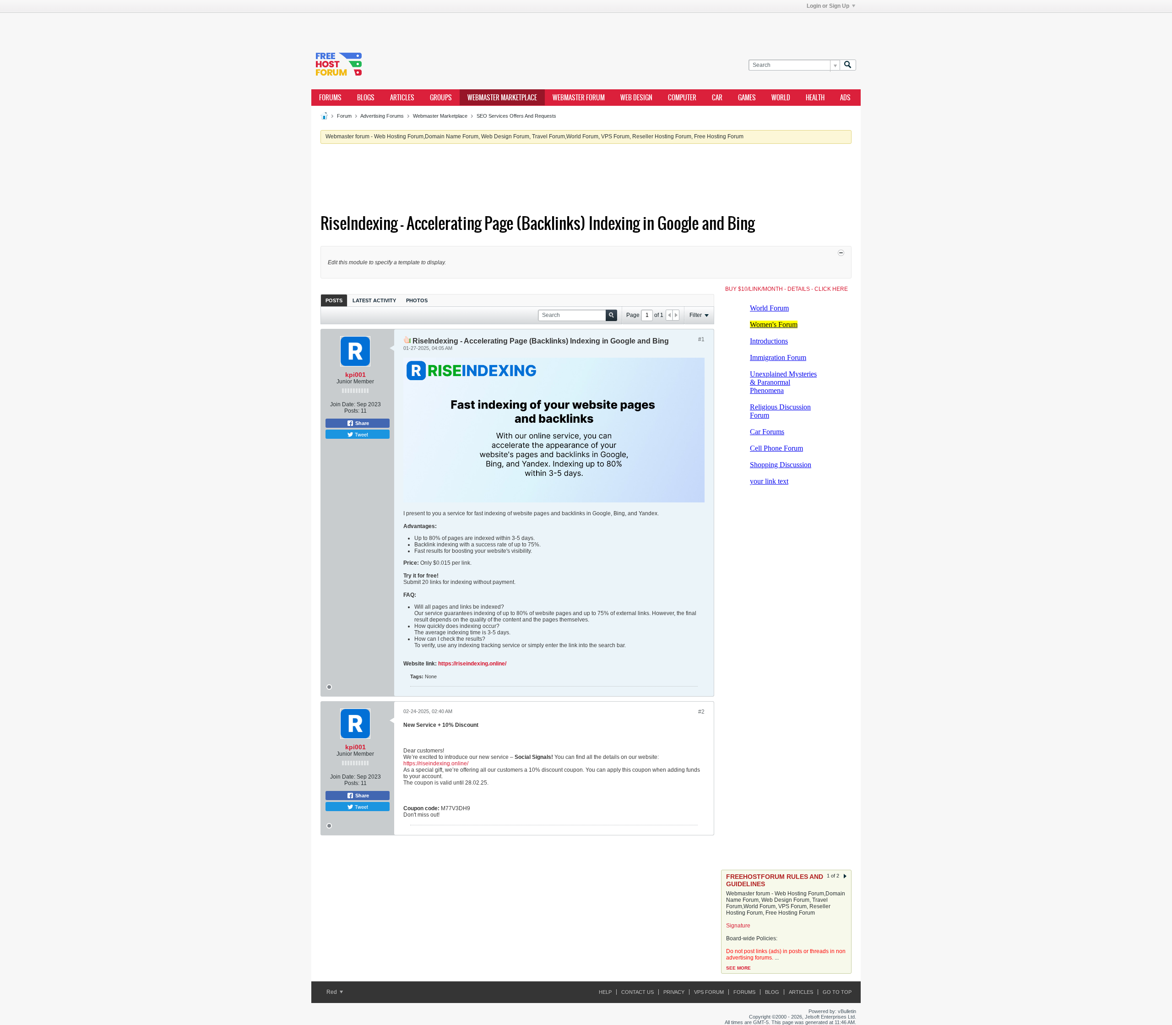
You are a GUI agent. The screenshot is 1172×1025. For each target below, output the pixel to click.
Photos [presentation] (417, 300)
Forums (330, 98)
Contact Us (637, 992)
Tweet (360, 434)
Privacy (673, 992)
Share (361, 423)
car (717, 98)
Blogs (365, 98)
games (747, 98)
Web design (636, 98)
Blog (772, 992)
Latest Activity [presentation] (374, 300)
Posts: (351, 411)
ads (845, 98)
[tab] (333, 300)
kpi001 (355, 374)
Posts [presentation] (334, 300)
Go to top (837, 992)
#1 (701, 339)
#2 (701, 712)
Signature (738, 925)
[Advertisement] (449, 26)
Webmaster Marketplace (440, 116)
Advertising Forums (382, 116)
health (815, 98)
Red (332, 992)
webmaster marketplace (502, 98)
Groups (441, 98)
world (780, 98)
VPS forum (709, 992)
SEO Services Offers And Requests (516, 116)
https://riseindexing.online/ (472, 663)
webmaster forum (579, 98)
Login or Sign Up (828, 6)
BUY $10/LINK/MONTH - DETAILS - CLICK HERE (786, 289)
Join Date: (342, 404)
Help (605, 992)
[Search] (848, 65)
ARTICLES (402, 98)
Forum (344, 116)
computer (682, 98)
